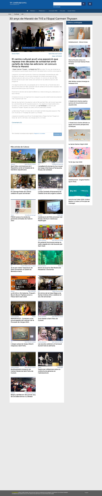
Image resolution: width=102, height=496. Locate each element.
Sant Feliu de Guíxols (55, 53)
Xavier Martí (15, 53)
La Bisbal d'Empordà (57, 164)
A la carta (62, 10)
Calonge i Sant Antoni (30, 189)
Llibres (12, 189)
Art (22, 14)
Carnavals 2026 (53, 10)
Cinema (13, 393)
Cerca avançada (56, 6)
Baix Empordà (32, 291)
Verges (34, 316)
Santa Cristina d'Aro (57, 291)
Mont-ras (60, 265)
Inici (9, 14)
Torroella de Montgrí (30, 215)
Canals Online (71, 10)
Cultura (16, 14)
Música (40, 189)
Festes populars (42, 240)
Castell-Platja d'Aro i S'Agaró (28, 265)
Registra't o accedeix (39, 133)
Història (13, 164)
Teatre (12, 215)
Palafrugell (60, 189)
